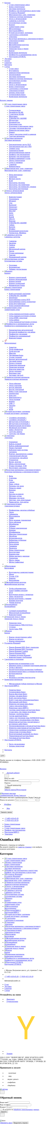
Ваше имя (4, 1102)
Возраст (3, 1107)
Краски (12, 51)
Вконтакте (10, 999)
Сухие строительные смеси (19, 5)
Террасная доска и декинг (19, 49)
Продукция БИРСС (16, 31)
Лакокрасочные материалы (19, 73)
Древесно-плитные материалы (20, 17)
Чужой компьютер (14, 785)
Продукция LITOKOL (17, 57)
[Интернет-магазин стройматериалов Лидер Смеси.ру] (13, 795)
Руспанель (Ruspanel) (17, 13)
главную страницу (25, 847)
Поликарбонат (14, 47)
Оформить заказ (6, 1123)
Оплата (7, 61)
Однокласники (12, 1001)
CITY (2, 756)
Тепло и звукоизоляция (17, 19)
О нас (6, 984)
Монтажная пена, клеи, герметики (22, 15)
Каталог (7, 3)
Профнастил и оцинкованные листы (23, 55)
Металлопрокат (15, 29)
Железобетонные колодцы (19, 45)
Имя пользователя (11, 781)
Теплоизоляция (15, 75)
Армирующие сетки (16, 27)
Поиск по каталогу (7, 800)
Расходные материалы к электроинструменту (26, 39)
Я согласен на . (21, 1109)
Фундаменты (14, 71)
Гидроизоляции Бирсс (17, 95)
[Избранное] (1, 764)
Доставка (7, 59)
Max (8, 808)
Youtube (9, 1054)
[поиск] (38, 799)
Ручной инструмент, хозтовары (21, 33)
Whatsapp (7, 804)
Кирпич (12, 25)
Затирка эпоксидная (16, 93)
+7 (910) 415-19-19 (11, 820)
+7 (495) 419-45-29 (11, 818)
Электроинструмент (16, 41)
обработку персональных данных (26, 1109)
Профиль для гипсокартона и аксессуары (24, 11)
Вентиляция (13, 43)
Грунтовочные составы (18, 23)
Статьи (7, 67)
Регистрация (21, 790)
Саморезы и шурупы (17, 21)
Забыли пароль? (10, 790)
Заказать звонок (6, 812)
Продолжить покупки (21, 1123)
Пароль (7, 783)
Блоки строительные (17, 7)
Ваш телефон (5, 1105)
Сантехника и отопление (18, 35)
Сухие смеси (14, 69)
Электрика (13, 37)
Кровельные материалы (18, 53)
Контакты (8, 65)
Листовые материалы (17, 9)
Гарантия (7, 63)
